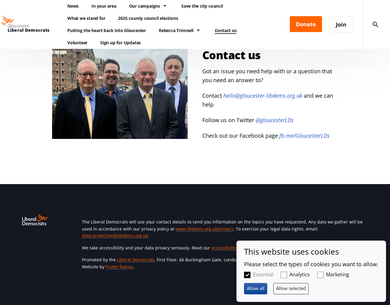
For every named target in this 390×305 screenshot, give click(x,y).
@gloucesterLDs (275, 120)
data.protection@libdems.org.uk (115, 235)
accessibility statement (234, 248)
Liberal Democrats (135, 260)
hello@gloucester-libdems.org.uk (262, 95)
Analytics (299, 274)
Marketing (337, 274)
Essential (263, 274)
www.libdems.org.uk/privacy (204, 229)
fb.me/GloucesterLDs (304, 135)
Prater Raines (119, 267)
